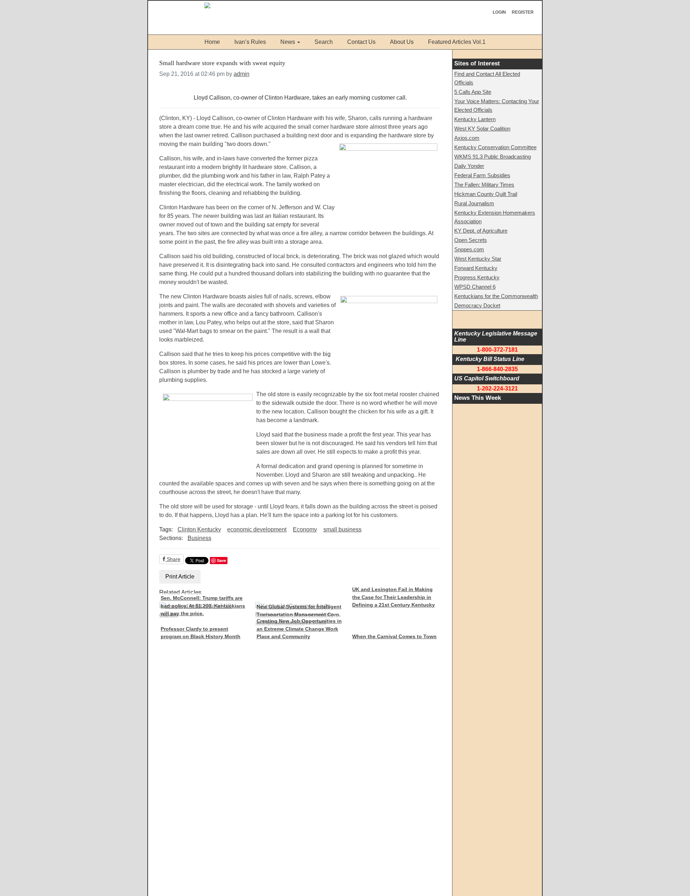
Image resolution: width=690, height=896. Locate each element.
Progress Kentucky (477, 277)
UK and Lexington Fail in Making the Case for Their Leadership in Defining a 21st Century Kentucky (393, 597)
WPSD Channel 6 (475, 287)
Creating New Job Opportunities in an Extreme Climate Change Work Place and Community (299, 628)
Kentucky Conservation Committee (495, 147)
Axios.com (466, 138)
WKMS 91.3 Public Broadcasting (492, 157)
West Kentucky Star (477, 259)
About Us (402, 42)
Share (172, 559)
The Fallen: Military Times (484, 185)
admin (241, 74)
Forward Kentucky (475, 268)
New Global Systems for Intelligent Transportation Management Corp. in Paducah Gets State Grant (299, 614)
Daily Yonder (469, 166)
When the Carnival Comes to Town (394, 636)
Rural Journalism (474, 203)
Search (323, 42)
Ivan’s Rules (250, 42)
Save (221, 560)
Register (523, 12)
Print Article (179, 576)
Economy (305, 529)
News (287, 42)
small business (342, 529)
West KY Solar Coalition (482, 128)
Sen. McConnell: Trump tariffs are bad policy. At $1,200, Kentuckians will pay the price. (203, 605)
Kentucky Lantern (475, 119)
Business (199, 538)
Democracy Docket (477, 305)
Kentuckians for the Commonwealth (496, 296)
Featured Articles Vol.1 (457, 42)
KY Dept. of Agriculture (480, 231)
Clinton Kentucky (199, 529)
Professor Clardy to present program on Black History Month (200, 633)
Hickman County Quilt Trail (485, 194)
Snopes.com (469, 249)
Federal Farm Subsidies (482, 175)
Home (212, 42)
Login (499, 12)
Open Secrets (470, 240)
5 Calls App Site (472, 92)
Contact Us (361, 42)
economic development (256, 529)
